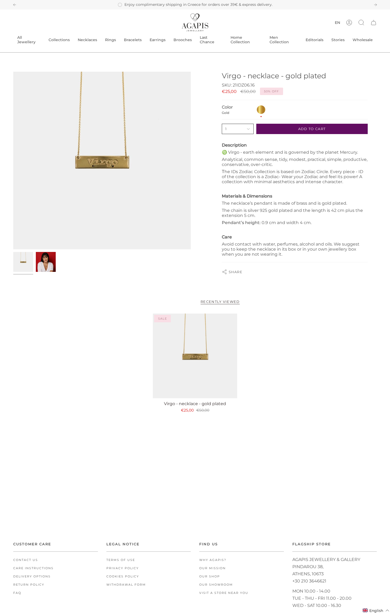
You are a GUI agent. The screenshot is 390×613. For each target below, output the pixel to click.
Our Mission (212, 568)
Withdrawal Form (126, 584)
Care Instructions (33, 568)
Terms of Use (120, 560)
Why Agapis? (212, 560)
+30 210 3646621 (309, 581)
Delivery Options (32, 576)
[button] (361, 22)
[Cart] (373, 22)
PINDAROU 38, (307, 566)
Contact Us (25, 560)
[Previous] (14, 4)
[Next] (375, 4)
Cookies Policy (122, 576)
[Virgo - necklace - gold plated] (195, 356)
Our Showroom (216, 584)
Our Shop (209, 576)
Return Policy (28, 584)
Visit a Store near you (223, 593)
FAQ (17, 593)
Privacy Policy (122, 568)
